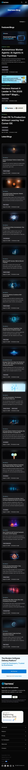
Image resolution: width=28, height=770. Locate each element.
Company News (6, 46)
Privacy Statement (6, 759)
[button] (22, 2)
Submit (15, 697)
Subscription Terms (6, 755)
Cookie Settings (5, 763)
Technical (4, 114)
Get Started (14, 671)
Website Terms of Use (6, 757)
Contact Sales (18, 676)
